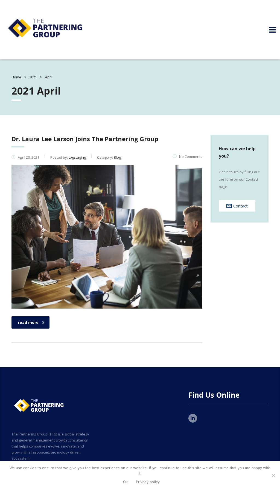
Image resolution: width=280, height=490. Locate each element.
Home (16, 77)
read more (28, 322)
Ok (125, 482)
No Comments (190, 156)
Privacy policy (148, 482)
